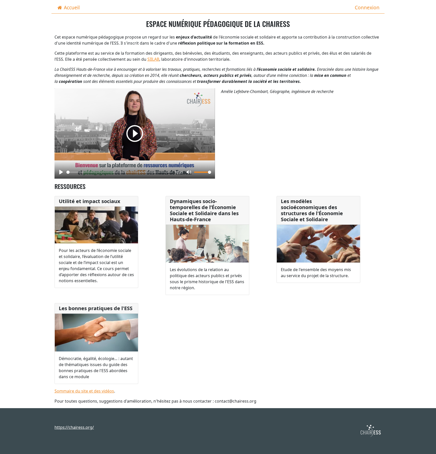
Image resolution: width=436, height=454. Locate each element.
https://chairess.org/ (74, 427)
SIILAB (153, 59)
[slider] (119, 172)
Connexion (367, 7)
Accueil (72, 7)
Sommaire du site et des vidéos (84, 391)
